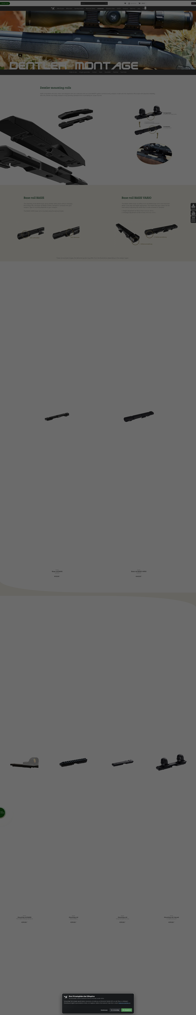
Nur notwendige (115, 1010)
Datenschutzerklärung (124, 1003)
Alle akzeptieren (127, 1010)
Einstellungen (104, 1010)
